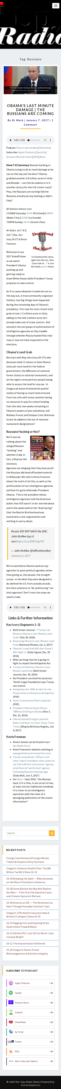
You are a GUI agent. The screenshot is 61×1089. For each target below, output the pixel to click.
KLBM (24, 217)
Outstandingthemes (30, 1085)
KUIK (29, 213)
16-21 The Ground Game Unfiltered (25, 943)
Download (45, 147)
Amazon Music (14, 156)
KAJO (27, 222)
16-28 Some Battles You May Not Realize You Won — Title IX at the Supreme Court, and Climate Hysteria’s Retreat (29, 892)
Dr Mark (17, 120)
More (42, 156)
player (44, 266)
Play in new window (27, 147)
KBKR (50, 213)
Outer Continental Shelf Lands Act (32, 700)
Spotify (41, 152)
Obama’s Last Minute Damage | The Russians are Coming (30, 109)
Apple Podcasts (26, 152)
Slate (19, 779)
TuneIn (28, 156)
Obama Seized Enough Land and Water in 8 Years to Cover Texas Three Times (33, 722)
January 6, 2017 (20, 556)
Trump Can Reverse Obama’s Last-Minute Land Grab (32, 633)
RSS (36, 156)
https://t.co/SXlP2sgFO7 (30, 541)
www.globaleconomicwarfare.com (32, 753)
